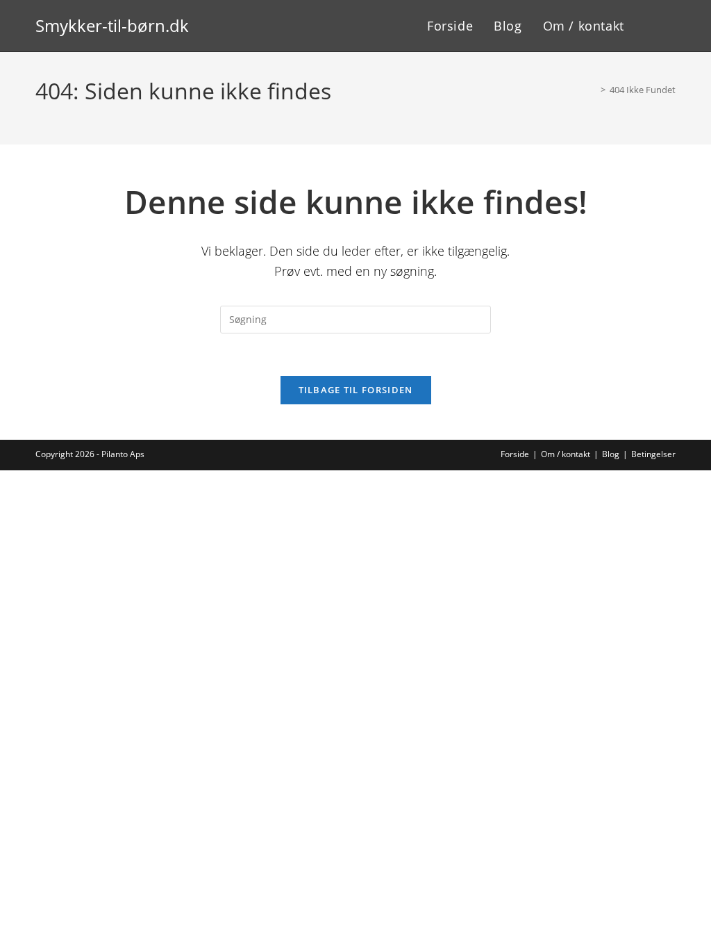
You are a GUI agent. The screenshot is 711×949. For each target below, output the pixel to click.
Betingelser (653, 454)
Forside (515, 454)
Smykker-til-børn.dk (112, 25)
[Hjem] (592, 89)
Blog (610, 454)
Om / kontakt (565, 454)
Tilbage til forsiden (356, 389)
